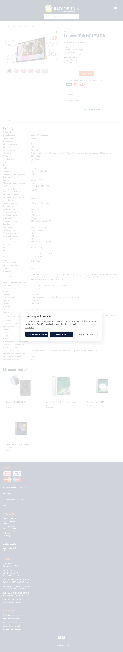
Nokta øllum (61, 334)
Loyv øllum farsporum (37, 334)
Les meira (29, 327)
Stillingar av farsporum (86, 334)
